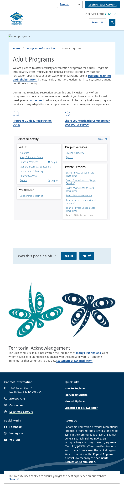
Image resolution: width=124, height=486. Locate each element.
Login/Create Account (102, 4)
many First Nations (88, 353)
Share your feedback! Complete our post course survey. (87, 122)
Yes (66, 256)
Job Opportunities (76, 395)
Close (12, 479)
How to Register (75, 388)
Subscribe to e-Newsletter (81, 408)
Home (16, 48)
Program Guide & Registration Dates (32, 122)
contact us (35, 100)
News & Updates (75, 401)
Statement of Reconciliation (74, 360)
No (85, 256)
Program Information (41, 48)
